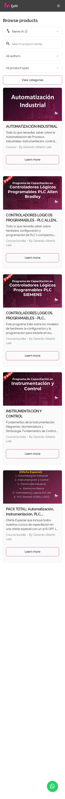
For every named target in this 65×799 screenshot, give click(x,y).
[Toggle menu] (58, 5)
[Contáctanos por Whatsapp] (52, 786)
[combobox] (32, 31)
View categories (33, 80)
